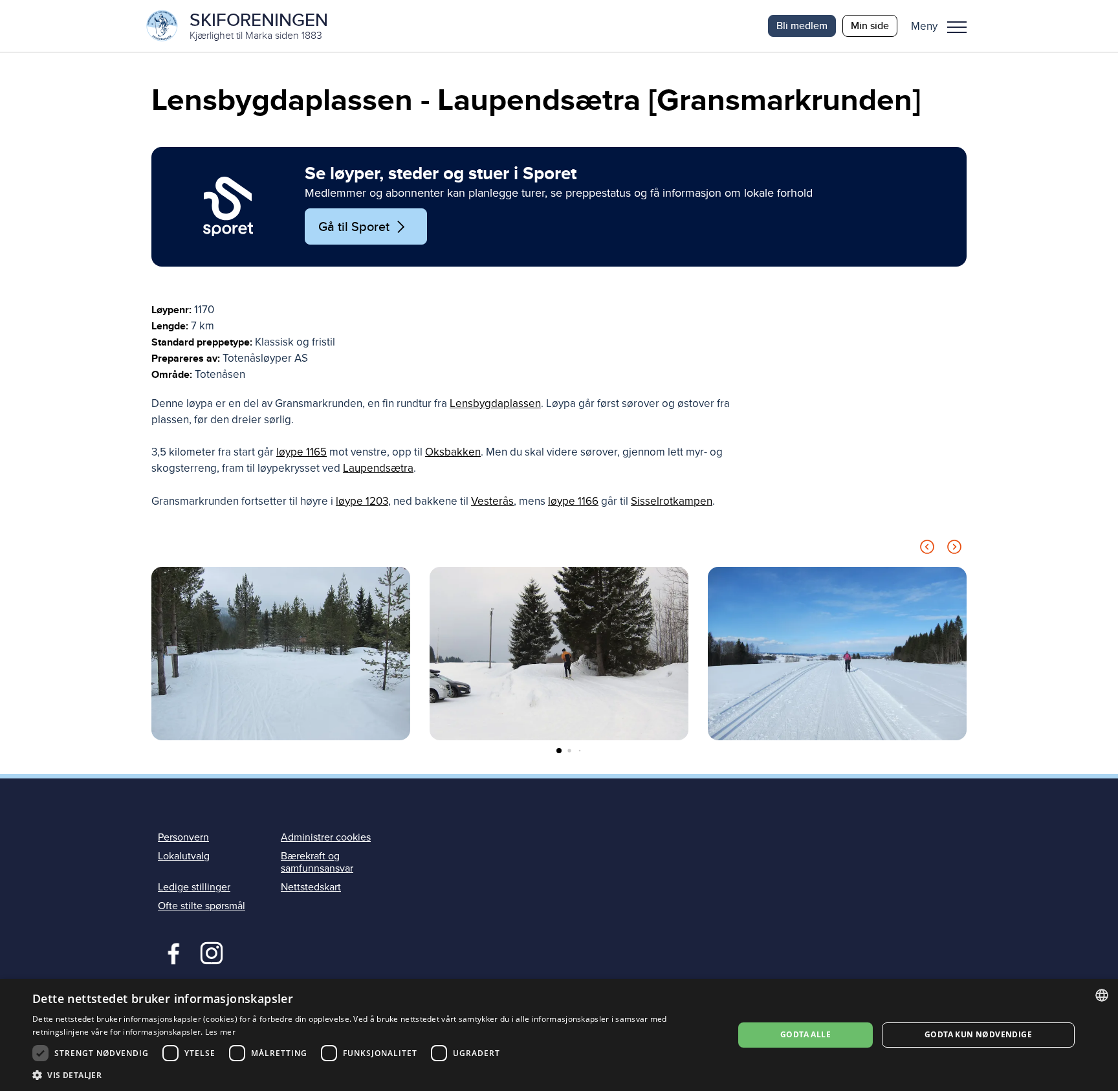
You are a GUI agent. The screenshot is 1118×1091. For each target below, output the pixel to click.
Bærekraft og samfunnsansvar (317, 862)
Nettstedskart (311, 887)
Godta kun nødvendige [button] (978, 1034)
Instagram (211, 952)
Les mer (220, 1031)
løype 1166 (573, 501)
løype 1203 (362, 501)
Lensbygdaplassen (495, 403)
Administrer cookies (326, 837)
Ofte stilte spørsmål (201, 905)
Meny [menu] (957, 26)
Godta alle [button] (805, 1034)
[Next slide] (954, 549)
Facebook (170, 952)
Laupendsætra (378, 468)
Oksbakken (453, 452)
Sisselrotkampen (671, 501)
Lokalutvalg (184, 856)
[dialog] (559, 1035)
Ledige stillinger (194, 887)
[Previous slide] (927, 549)
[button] (943, 26)
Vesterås (492, 501)
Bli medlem (802, 25)
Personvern (183, 837)
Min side (870, 25)
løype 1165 (301, 452)
